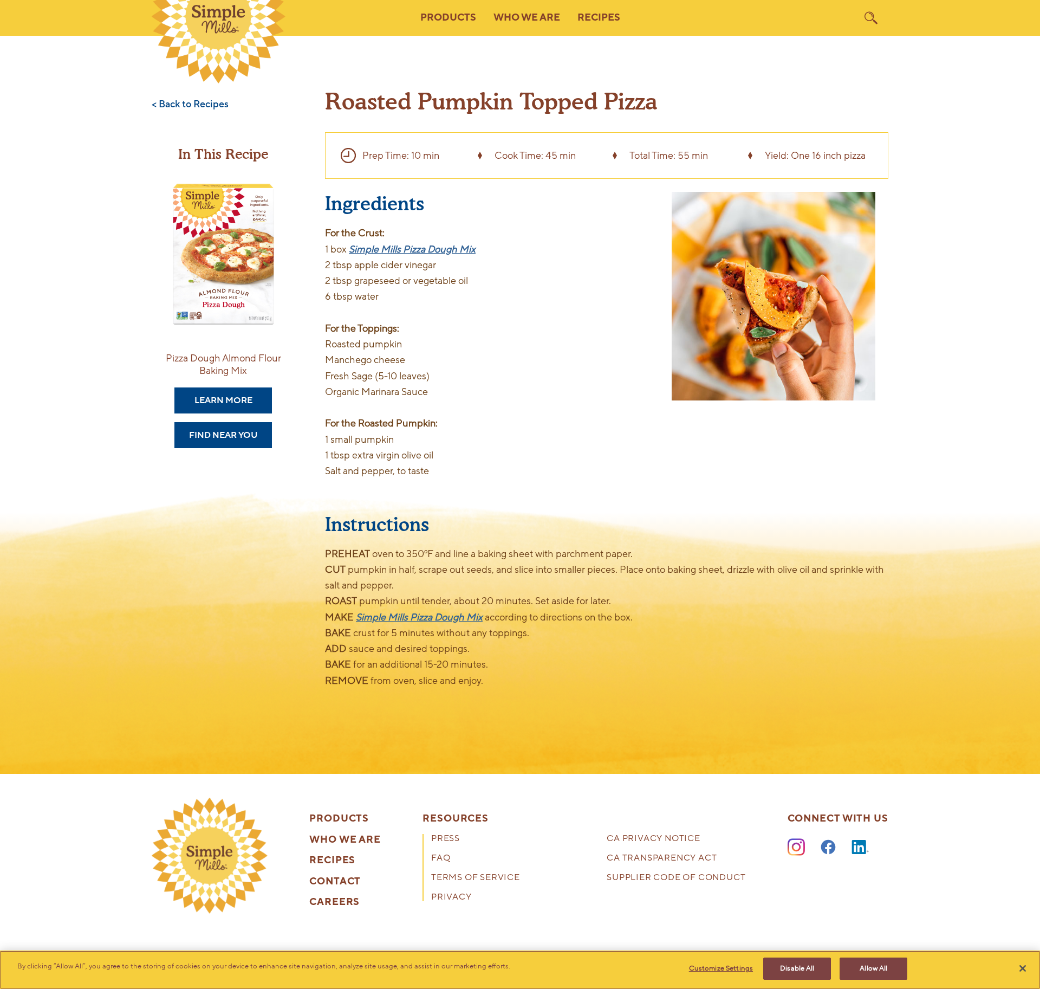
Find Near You (223, 435)
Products (339, 819)
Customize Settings (721, 968)
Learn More (223, 400)
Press (445, 839)
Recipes (598, 17)
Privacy (451, 898)
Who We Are (345, 840)
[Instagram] (796, 847)
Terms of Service (475, 878)
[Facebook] (828, 847)
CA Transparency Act (662, 859)
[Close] (1023, 968)
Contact (335, 882)
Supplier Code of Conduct (676, 878)
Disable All (797, 968)
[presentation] (210, 856)
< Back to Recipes (190, 105)
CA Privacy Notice (653, 839)
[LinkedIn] (860, 847)
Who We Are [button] (526, 17)
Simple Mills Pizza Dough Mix (412, 249)
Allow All (873, 968)
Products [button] (448, 17)
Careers (334, 902)
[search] (871, 18)
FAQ (440, 859)
